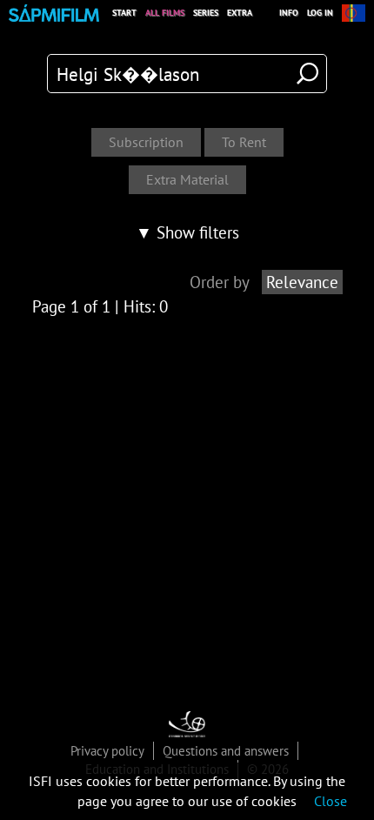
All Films (164, 12)
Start (124, 12)
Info (288, 12)
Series (205, 12)
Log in (320, 12)
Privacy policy (107, 751)
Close (330, 801)
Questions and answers (226, 751)
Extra (239, 12)
